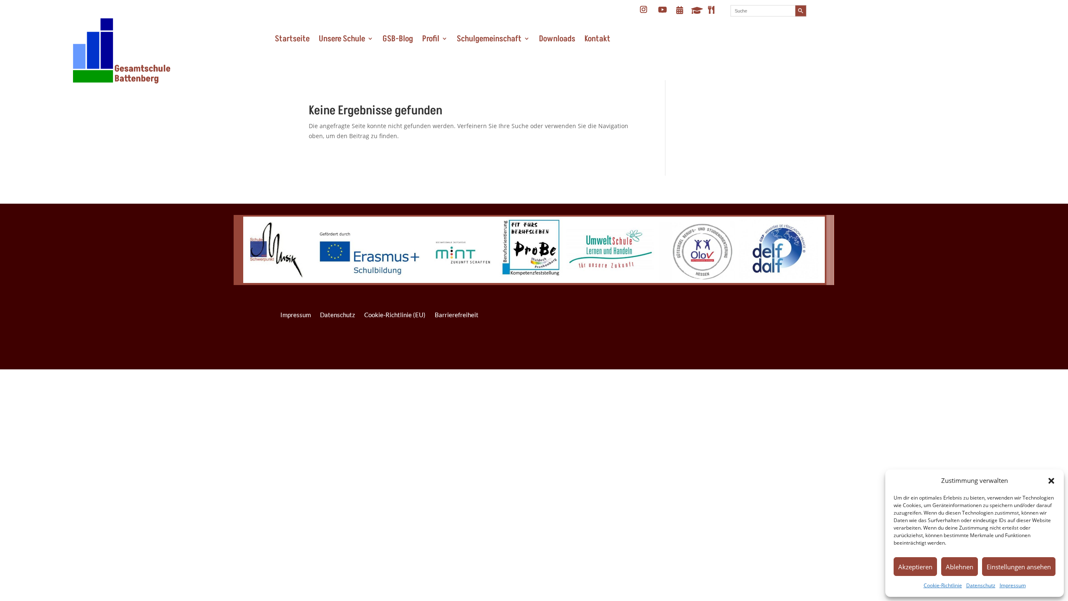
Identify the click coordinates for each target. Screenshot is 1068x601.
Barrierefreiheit (457, 314)
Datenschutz (980, 585)
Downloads (557, 39)
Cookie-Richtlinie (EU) (395, 314)
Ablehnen (959, 567)
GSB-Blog (398, 39)
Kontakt (597, 39)
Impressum (1013, 585)
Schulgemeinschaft (489, 39)
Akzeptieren (915, 567)
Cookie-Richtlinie (943, 585)
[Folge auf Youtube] (662, 9)
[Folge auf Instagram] (644, 10)
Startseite (292, 39)
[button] (1051, 481)
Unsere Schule (342, 39)
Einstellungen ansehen (1019, 567)
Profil (430, 39)
